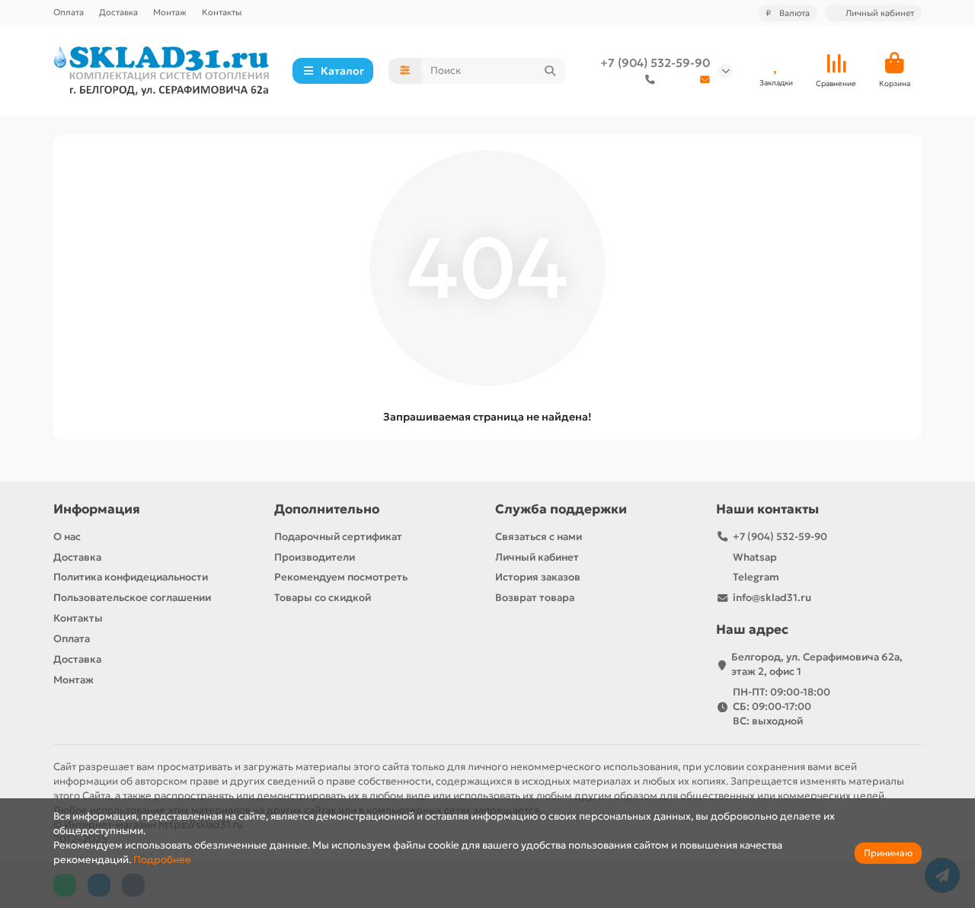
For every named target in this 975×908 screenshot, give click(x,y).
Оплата (68, 12)
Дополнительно (326, 509)
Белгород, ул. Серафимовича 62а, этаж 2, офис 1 (817, 664)
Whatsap (755, 557)
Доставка (118, 12)
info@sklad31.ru (772, 597)
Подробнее (162, 859)
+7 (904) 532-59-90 (655, 63)
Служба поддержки (561, 509)
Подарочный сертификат (338, 536)
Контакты (221, 12)
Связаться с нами (538, 536)
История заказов (537, 577)
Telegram (756, 577)
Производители (314, 557)
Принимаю (888, 852)
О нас (67, 536)
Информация (96, 509)
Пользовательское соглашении (132, 597)
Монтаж (170, 12)
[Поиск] (550, 71)
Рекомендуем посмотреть (341, 577)
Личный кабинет (537, 557)
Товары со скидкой (322, 597)
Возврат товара (534, 597)
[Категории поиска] (404, 71)
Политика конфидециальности (130, 577)
